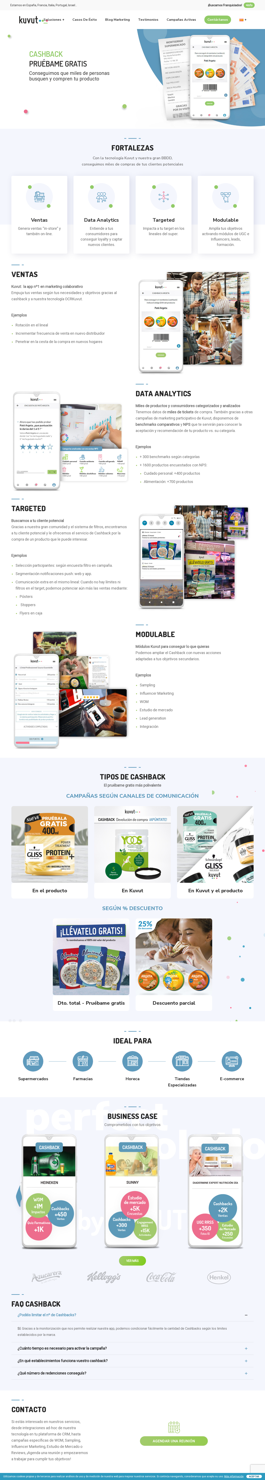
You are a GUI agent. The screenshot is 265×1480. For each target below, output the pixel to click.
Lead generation (153, 718)
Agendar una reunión (174, 1441)
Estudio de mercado (156, 710)
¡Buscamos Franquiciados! (230, 5)
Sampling (147, 685)
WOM (144, 701)
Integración (149, 726)
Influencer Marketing (157, 693)
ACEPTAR (254, 1476)
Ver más (50, 1193)
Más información (234, 1476)
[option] (46, 1277)
